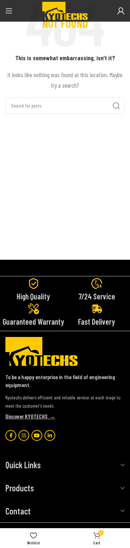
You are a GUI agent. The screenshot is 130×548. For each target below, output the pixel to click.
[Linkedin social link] (49, 435)
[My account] (121, 11)
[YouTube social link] (36, 435)
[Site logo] (65, 9)
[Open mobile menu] (9, 11)
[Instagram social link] (23, 435)
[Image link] (41, 350)
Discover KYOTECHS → (30, 416)
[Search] (116, 105)
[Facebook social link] (10, 435)
